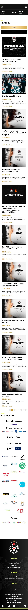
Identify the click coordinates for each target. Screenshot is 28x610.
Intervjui (14, 32)
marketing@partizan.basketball (15, 594)
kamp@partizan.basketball (15, 598)
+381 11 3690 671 (15, 593)
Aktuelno (14, 27)
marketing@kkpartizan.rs (15, 567)
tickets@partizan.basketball (15, 585)
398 (24, 409)
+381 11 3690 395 (15, 563)
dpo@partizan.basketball (15, 602)
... (22, 409)
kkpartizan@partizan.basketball (15, 578)
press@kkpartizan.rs (15, 589)
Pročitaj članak (8, 71)
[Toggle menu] (26, 7)
